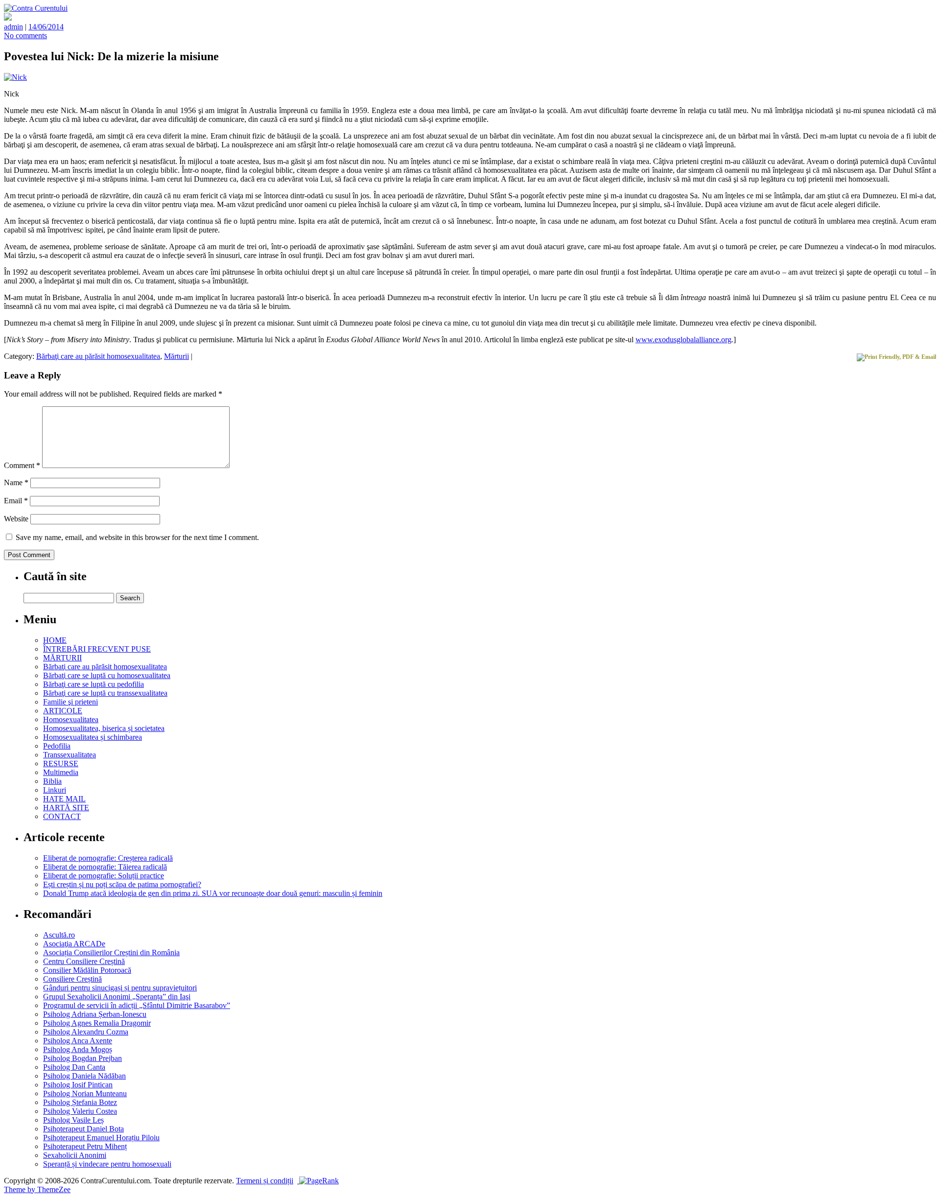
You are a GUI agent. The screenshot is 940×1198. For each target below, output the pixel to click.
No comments (25, 35)
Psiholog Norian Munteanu (85, 1093)
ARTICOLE (62, 710)
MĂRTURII (62, 658)
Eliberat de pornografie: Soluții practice (103, 875)
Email (16, 500)
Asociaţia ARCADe (74, 944)
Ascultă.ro (59, 935)
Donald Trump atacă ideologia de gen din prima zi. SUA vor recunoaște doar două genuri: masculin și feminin (212, 893)
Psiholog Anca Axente (77, 1040)
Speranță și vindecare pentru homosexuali (107, 1164)
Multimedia (60, 772)
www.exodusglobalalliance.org (683, 339)
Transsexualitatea (69, 755)
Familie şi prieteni (70, 702)
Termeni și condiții (264, 1180)
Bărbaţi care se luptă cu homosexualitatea (106, 675)
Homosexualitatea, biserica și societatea (103, 728)
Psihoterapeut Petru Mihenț (85, 1146)
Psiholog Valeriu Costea (80, 1111)
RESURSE (60, 763)
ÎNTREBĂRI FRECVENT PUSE (97, 649)
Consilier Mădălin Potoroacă (87, 970)
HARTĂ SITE (66, 807)
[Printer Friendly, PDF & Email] (896, 356)
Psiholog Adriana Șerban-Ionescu (94, 1014)
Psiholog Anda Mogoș (77, 1049)
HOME (55, 640)
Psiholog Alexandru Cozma (85, 1032)
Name (16, 482)
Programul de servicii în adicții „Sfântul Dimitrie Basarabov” (136, 1005)
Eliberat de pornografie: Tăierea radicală (105, 867)
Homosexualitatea (70, 719)
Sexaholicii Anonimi (74, 1155)
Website (16, 519)
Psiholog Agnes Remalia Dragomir (97, 1023)
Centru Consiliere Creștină (84, 961)
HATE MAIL (64, 799)
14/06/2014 (46, 27)
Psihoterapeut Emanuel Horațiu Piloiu (101, 1137)
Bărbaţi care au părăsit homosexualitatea (98, 356)
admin (13, 27)
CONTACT (62, 816)
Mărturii (176, 356)
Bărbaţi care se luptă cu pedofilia (93, 684)
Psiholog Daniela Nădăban (84, 1076)
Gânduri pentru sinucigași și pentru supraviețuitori (120, 988)
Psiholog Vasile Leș (73, 1120)
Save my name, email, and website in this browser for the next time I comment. (137, 537)
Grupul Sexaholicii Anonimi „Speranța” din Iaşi (116, 996)
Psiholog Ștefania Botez (80, 1102)
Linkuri (54, 790)
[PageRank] (318, 1180)
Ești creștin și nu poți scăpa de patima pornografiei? (122, 884)
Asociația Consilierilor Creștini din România (111, 952)
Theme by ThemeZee (37, 1189)
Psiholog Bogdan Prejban (82, 1058)
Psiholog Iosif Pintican (78, 1085)
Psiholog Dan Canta (74, 1067)
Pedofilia (56, 746)
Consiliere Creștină (72, 979)
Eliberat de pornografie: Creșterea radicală (108, 858)
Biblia (52, 781)
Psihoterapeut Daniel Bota (83, 1129)
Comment (22, 465)
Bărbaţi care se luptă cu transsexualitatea (105, 693)
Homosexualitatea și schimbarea (92, 737)
